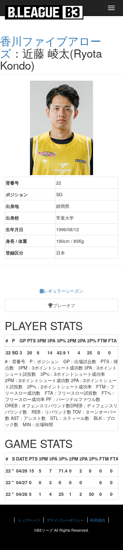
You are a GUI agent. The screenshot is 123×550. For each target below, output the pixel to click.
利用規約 (97, 520)
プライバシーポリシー (65, 520)
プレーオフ (64, 305)
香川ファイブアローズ (50, 47)
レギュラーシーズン (63, 291)
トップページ (29, 520)
